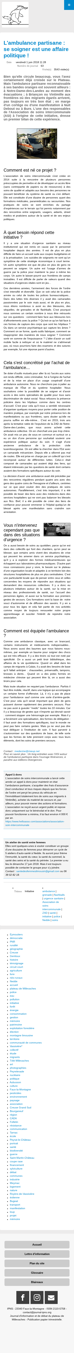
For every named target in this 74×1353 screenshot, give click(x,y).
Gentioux (15, 956)
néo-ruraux (16, 977)
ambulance (48, 891)
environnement (18, 1096)
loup (12, 1211)
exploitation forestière (22, 1028)
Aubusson (15, 1082)
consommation (18, 1013)
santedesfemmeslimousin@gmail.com (37, 871)
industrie (15, 1179)
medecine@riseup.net (27, 751)
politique (14, 1078)
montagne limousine (21, 1035)
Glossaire (37, 1272)
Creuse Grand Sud (20, 1107)
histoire (14, 959)
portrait (14, 1143)
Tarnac (14, 1132)
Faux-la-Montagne (20, 1089)
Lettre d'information (37, 1253)
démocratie (16, 938)
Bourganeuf (16, 1111)
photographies (18, 1067)
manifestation (17, 1208)
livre (12, 974)
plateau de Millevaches (23, 988)
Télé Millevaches (19, 1060)
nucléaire (15, 1075)
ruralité (14, 945)
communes (16, 1175)
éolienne (15, 1197)
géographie (16, 948)
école (13, 1136)
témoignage (16, 963)
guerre (13, 1154)
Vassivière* (16, 1046)
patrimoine (16, 1024)
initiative (47, 916)
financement (17, 1165)
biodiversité (16, 1150)
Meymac (15, 1183)
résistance (16, 1125)
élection (14, 1031)
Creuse (14, 952)
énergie (14, 1010)
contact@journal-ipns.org (37, 1312)
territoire (14, 1039)
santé (53, 912)
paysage (15, 1100)
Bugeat (14, 1201)
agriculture (16, 970)
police (57, 916)
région (13, 1114)
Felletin (14, 1121)
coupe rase (16, 1161)
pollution (14, 999)
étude (13, 1053)
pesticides (15, 1093)
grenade (47, 894)
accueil (14, 984)
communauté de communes (26, 1042)
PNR (12, 941)
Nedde (46, 920)
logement (15, 1186)
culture (14, 1085)
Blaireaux (37, 1282)
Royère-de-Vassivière (22, 1193)
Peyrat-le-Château (20, 1139)
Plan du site (37, 1263)
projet (13, 1215)
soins (55, 920)
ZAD (44, 912)
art (11, 1064)
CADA (13, 1118)
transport (15, 1204)
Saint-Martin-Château (22, 1157)
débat (13, 1172)
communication (18, 1129)
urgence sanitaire (54, 898)
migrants (15, 1057)
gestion (14, 1017)
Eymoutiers (16, 934)
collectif (14, 1049)
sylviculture (16, 1168)
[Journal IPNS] (15, 7)
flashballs (59, 894)
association (16, 1103)
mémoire (15, 1021)
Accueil (37, 1244)
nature (13, 1190)
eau (12, 995)
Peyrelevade (17, 1071)
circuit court (16, 966)
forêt (12, 1006)
